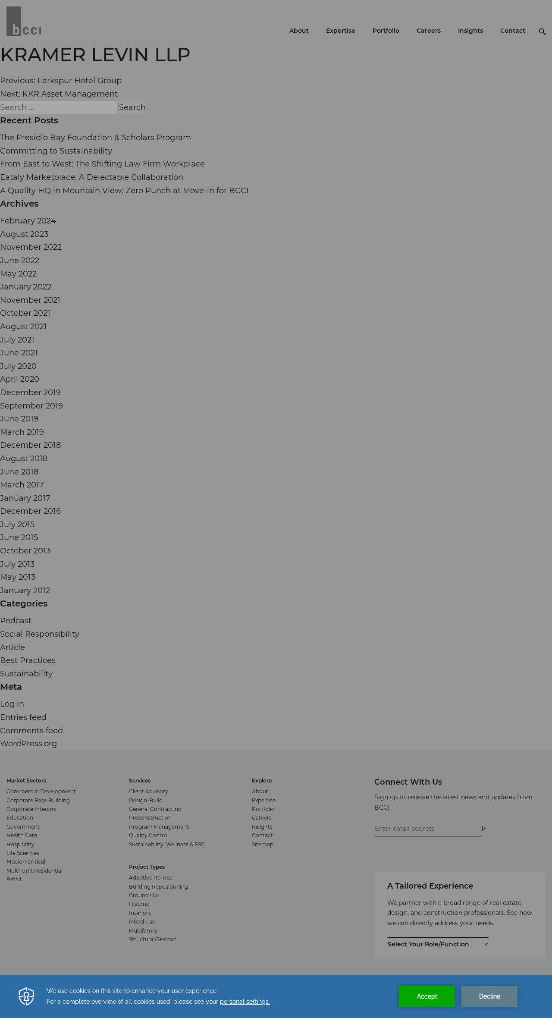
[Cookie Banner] (276, 996)
